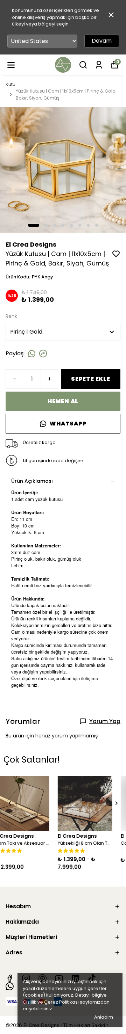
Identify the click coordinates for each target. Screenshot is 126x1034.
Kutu (10, 84)
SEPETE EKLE (90, 379)
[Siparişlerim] (98, 64)
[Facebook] (10, 978)
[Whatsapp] (10, 986)
